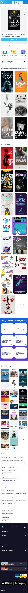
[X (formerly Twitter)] (20, 527)
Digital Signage (5, 520)
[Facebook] (12, 527)
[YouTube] (24, 527)
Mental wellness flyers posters (17, 460)
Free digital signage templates (9, 487)
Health (14, 457)
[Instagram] (16, 527)
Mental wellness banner (20, 500)
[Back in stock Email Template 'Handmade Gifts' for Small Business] (5, 440)
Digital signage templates (7, 483)
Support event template (7, 500)
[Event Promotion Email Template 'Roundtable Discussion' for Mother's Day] (14, 419)
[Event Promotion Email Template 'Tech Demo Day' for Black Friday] (23, 399)
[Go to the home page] (1, 2)
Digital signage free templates (8, 480)
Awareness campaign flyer (8, 493)
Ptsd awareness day (6, 464)
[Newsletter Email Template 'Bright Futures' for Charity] (14, 399)
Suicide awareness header (8, 510)
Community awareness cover (8, 503)
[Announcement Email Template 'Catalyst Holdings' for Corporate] (23, 378)
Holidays (21, 457)
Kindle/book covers (6, 457)
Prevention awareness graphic (9, 497)
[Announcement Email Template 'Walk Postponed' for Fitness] (5, 378)
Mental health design (21, 493)
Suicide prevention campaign (8, 470)
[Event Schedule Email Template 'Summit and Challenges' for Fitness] (5, 399)
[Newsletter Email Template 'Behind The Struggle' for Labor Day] (23, 419)
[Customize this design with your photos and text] (14, 20)
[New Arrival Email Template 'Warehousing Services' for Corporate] (5, 419)
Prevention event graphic (7, 513)
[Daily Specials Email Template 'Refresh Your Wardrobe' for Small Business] (14, 378)
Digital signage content (7, 473)
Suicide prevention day (18, 464)
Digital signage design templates (9, 477)
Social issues (5, 460)
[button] (24, 10)
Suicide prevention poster (8, 490)
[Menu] (26, 2)
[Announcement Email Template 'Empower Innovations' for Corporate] (14, 440)
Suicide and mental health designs (9, 467)
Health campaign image (7, 506)
